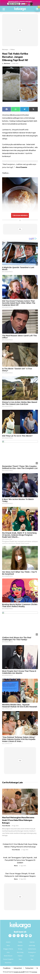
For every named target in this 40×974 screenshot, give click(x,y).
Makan (12, 49)
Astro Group (34, 971)
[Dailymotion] (30, 935)
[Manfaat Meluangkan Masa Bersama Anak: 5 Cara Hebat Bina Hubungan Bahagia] (20, 802)
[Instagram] (14, 935)
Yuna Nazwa (6, 825)
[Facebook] (10, 935)
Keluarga (5, 49)
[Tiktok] (22, 935)
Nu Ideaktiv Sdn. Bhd (18, 971)
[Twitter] (18, 935)
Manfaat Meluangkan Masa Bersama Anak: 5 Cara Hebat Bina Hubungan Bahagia (18, 820)
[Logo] (20, 9)
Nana (16, 865)
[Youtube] (26, 935)
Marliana (7, 63)
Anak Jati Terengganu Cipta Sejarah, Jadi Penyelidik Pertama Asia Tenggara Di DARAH (20, 860)
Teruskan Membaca (20, 215)
